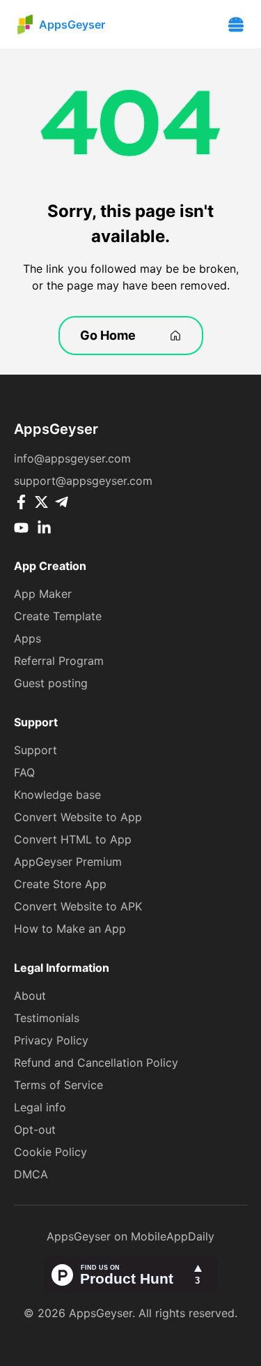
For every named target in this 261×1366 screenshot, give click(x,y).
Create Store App (60, 884)
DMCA (31, 1174)
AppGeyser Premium (68, 862)
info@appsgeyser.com (72, 458)
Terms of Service (58, 1085)
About (30, 996)
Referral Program (59, 661)
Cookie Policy (50, 1152)
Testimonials (46, 1018)
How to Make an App (70, 929)
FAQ (24, 772)
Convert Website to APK (78, 906)
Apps (27, 638)
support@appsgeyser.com (83, 481)
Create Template (58, 616)
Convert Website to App (78, 817)
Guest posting (51, 683)
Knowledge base (57, 795)
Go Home (108, 335)
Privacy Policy (51, 1040)
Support (35, 750)
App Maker (43, 594)
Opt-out (35, 1129)
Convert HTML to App (73, 839)
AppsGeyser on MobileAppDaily (130, 1236)
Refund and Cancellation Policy (96, 1062)
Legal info (40, 1107)
